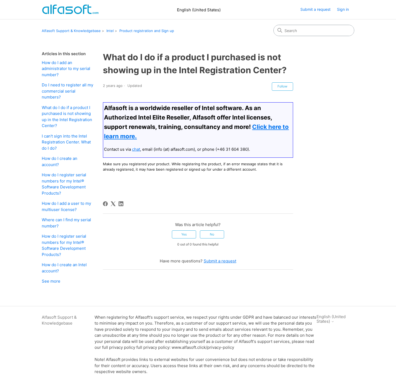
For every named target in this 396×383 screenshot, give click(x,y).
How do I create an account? (59, 161)
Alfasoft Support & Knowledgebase (71, 31)
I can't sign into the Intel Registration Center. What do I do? (66, 142)
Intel (110, 31)
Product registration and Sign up (146, 31)
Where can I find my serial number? (66, 223)
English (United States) (199, 10)
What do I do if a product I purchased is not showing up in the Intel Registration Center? (67, 116)
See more (51, 281)
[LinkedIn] (121, 203)
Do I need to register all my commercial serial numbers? (67, 91)
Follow (282, 86)
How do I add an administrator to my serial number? (66, 68)
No (212, 234)
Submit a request (315, 9)
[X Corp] (113, 203)
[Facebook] (105, 203)
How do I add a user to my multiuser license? (66, 206)
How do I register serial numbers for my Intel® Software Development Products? (64, 184)
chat (136, 149)
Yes (184, 234)
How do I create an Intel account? (64, 267)
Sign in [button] (343, 9)
